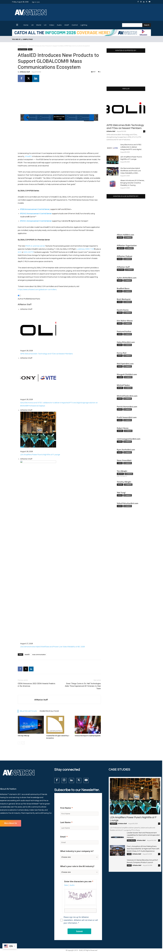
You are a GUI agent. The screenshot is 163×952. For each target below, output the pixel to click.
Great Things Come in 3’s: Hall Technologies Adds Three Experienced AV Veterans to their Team (83, 686)
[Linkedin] (143, 1)
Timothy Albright (124, 482)
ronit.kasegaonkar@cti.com (128, 439)
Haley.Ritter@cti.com (126, 342)
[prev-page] (19, 742)
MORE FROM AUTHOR (49, 711)
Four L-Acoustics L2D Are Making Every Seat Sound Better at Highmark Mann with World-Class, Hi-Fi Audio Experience (143, 849)
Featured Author (124, 331)
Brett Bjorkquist (124, 299)
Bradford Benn (123, 288)
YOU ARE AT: (16, 39)
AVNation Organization (127, 245)
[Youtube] (149, 1)
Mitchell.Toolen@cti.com (127, 396)
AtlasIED (28, 156)
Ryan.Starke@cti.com (126, 449)
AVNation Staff (25, 72)
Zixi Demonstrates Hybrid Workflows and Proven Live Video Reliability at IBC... (130, 170)
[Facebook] (138, 1)
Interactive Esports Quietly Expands (87, 736)
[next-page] (23, 742)
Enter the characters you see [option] (77, 881)
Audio (129, 854)
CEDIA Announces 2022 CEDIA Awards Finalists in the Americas (36, 684)
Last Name (65, 822)
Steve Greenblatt (124, 460)
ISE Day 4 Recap (23, 736)
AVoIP (129, 865)
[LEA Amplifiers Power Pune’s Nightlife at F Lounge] (112, 160)
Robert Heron (123, 428)
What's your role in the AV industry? (77, 866)
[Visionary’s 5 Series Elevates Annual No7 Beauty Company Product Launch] (117, 864)
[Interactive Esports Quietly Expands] (88, 725)
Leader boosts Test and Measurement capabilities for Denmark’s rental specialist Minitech (143, 835)
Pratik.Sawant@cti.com (127, 417)
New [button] (66, 885)
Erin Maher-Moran (125, 321)
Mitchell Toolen (123, 385)
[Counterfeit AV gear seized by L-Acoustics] (59, 725)
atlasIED (27, 654)
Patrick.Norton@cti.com (127, 407)
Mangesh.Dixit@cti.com (127, 374)
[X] (146, 1)
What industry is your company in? (77, 851)
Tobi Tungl (121, 492)
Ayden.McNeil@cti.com (126, 278)
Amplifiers (113, 823)
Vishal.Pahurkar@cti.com (127, 503)
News (30, 49)
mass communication (39, 654)
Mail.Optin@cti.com (125, 364)
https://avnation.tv (122, 476)
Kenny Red (121, 353)
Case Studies (131, 840)
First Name (65, 808)
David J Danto (123, 310)
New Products (22, 46)
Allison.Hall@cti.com (125, 235)
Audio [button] (72, 885)
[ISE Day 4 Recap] (31, 725)
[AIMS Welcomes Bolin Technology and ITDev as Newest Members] (126, 108)
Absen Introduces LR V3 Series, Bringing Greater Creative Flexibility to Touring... (132, 183)
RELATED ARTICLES (28, 711)
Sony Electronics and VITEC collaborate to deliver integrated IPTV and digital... (131, 147)
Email (63, 836)
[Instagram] (140, 1)
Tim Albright (122, 471)
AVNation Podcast (124, 256)
